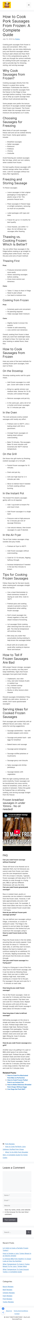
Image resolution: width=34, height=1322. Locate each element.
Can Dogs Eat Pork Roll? (16, 1089)
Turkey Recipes (8, 1302)
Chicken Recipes (9, 1293)
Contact (17, 1314)
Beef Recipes (7, 1290)
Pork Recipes (10, 1144)
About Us (9, 1311)
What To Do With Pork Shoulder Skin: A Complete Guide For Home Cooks (15, 1155)
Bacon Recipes (8, 1287)
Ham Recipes (7, 1296)
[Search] (28, 1232)
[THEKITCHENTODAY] (7, 5)
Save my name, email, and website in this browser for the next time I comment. (17, 1212)
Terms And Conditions (21, 1311)
